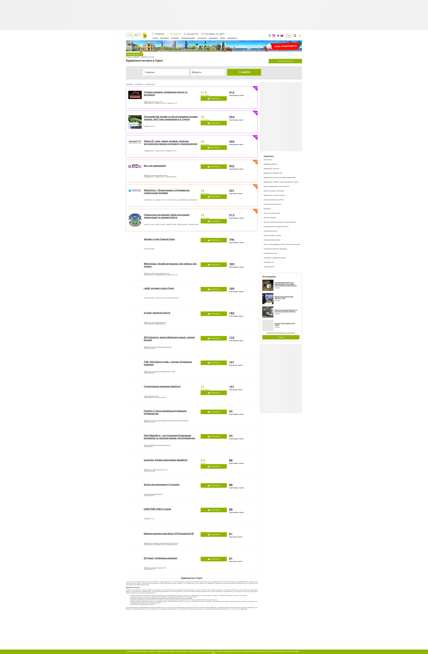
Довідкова (175, 38)
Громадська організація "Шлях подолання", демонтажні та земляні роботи (167, 216)
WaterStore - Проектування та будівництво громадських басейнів (167, 191)
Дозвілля (192, 33)
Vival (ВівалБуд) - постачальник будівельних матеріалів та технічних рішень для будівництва (169, 436)
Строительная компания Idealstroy (162, 386)
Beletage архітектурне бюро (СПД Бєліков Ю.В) (169, 533)
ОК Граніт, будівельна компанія (160, 558)
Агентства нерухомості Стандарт (162, 484)
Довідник (175, 33)
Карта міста (164, 38)
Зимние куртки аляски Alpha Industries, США (284, 297)
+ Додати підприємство (285, 61)
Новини (159, 33)
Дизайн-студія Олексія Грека (159, 239)
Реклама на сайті (214, 33)
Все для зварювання (155, 165)
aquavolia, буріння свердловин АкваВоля (165, 460)
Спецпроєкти (232, 38)
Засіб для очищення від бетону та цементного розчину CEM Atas (286, 310)
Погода (155, 38)
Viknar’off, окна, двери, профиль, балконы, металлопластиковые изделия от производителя (170, 142)
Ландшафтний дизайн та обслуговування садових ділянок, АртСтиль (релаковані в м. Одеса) (171, 118)
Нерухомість (213, 38)
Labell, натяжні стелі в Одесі (159, 288)
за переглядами (150, 84)
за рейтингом (139, 84)
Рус (288, 36)
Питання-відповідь (188, 38)
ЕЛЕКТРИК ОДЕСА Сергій (157, 509)
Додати (281, 337)
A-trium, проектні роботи (157, 312)
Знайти (245, 72)
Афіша (222, 38)
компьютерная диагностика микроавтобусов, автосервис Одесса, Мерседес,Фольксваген (286, 284)
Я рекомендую (214, 98)
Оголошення (202, 38)
